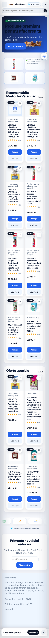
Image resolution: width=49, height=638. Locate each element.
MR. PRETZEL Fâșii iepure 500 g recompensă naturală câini (15, 475)
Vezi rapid (15, 158)
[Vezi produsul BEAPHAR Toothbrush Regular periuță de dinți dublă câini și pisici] (14, 64)
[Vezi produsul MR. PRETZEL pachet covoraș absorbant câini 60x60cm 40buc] (35, 78)
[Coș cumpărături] (44, 4)
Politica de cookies (14, 604)
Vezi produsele (15, 46)
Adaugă (15, 152)
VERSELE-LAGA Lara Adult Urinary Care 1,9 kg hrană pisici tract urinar (14, 195)
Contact (9, 609)
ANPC (29, 604)
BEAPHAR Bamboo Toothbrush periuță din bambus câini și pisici (34, 197)
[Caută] (45, 10)
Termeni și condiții (14, 599)
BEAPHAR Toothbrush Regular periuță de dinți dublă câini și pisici (34, 263)
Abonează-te (24, 565)
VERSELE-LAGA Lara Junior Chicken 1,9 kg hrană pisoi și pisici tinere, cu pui (34, 131)
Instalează (33, 632)
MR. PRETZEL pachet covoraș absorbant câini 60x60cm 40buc (34, 326)
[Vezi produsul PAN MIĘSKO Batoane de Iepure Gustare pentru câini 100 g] (35, 64)
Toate (40, 97)
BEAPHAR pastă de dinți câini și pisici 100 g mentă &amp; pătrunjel (15, 330)
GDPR (29, 599)
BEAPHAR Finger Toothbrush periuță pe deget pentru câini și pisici (13, 264)
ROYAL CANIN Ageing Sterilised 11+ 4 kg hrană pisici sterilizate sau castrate (33, 478)
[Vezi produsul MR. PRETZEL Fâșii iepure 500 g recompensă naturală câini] (14, 78)
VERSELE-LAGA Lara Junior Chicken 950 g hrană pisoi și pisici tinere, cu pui (15, 131)
